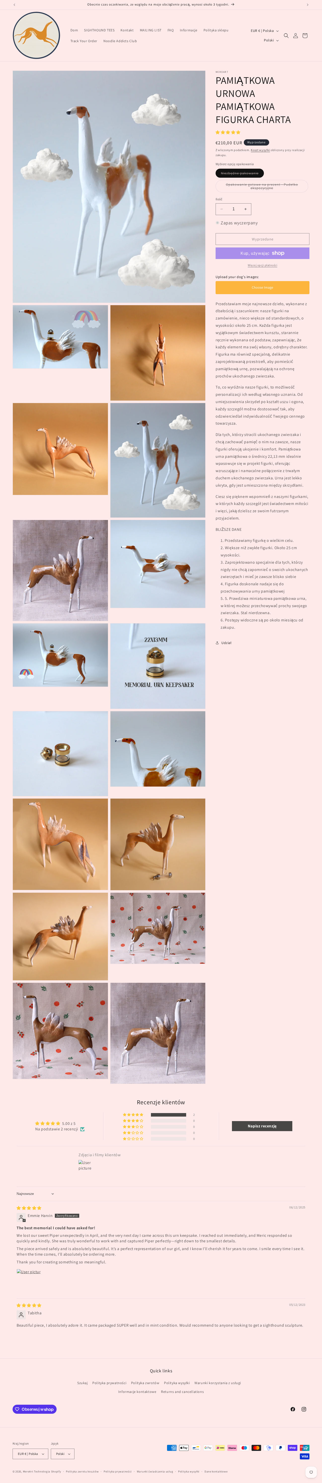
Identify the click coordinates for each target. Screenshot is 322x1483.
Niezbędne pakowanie (242, 174)
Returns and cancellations (182, 1391)
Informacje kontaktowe (137, 1391)
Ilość (219, 199)
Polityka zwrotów (145, 1383)
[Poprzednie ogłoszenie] (14, 5)
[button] (286, 35)
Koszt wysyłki (260, 150)
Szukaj (82, 1383)
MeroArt (28, 1471)
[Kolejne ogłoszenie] (307, 5)
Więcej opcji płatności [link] (262, 265)
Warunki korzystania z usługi (217, 1383)
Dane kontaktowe (216, 1471)
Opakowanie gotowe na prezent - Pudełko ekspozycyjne (262, 187)
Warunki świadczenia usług (155, 1471)
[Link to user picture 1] (29, 1281)
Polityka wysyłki (177, 1383)
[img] (29, 1208)
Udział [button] (226, 642)
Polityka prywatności (109, 1383)
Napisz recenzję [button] (262, 1126)
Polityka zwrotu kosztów (82, 1471)
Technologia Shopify (47, 1471)
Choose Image (262, 287)
